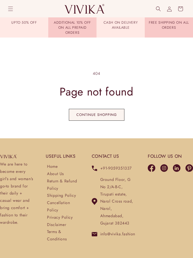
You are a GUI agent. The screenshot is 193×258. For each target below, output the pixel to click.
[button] (10, 8)
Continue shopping (96, 114)
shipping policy (61, 195)
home (52, 166)
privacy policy (60, 217)
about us (55, 174)
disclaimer (56, 225)
